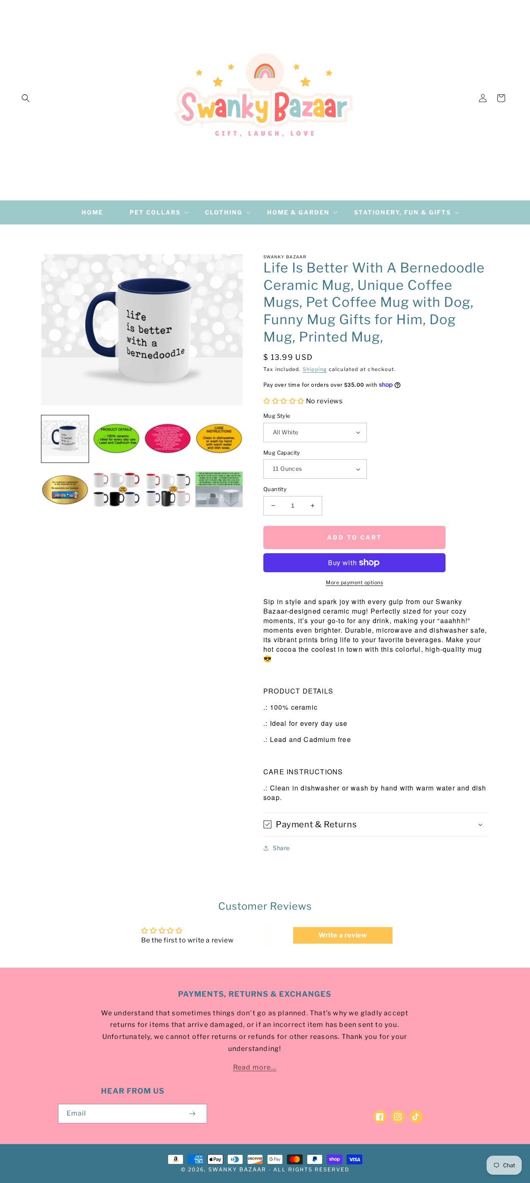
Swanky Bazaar (237, 1169)
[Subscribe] (192, 1113)
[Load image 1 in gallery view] (65, 439)
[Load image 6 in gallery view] (116, 490)
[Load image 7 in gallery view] (167, 490)
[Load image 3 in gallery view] (167, 439)
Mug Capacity (281, 452)
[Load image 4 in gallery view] (219, 439)
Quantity (275, 489)
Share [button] (281, 847)
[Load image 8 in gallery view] (219, 490)
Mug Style (277, 415)
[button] (26, 98)
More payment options (354, 582)
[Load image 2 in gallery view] (116, 439)
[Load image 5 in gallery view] (65, 490)
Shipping (315, 369)
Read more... (254, 1067)
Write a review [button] (342, 935)
